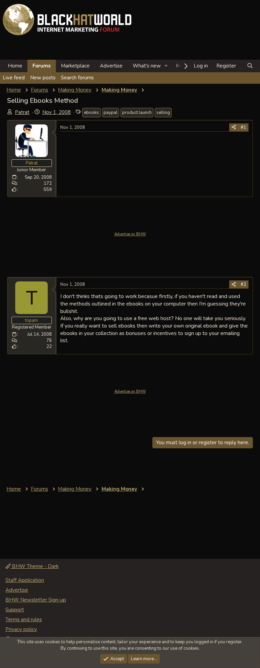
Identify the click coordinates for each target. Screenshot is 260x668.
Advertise (111, 65)
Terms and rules (23, 619)
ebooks (91, 113)
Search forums (77, 77)
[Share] (233, 127)
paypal (110, 113)
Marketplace (75, 65)
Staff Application (24, 580)
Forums (41, 65)
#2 (243, 284)
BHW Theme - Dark (34, 566)
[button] (166, 66)
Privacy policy (21, 629)
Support (14, 609)
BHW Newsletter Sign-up (35, 599)
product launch (137, 113)
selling (163, 113)
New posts (43, 77)
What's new (147, 65)
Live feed (14, 77)
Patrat (22, 112)
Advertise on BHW (130, 234)
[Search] (250, 66)
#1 (243, 127)
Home (15, 65)
